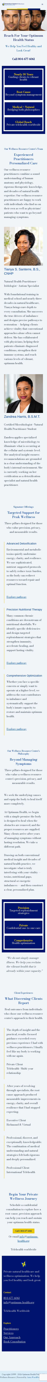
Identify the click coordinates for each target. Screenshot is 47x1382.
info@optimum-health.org (18, 1302)
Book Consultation (14, 1342)
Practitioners (11, 1329)
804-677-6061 (11, 1298)
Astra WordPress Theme (37, 1377)
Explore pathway (17, 597)
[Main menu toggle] (42, 4)
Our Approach (11, 1337)
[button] (44, 9)
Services (8, 1333)
